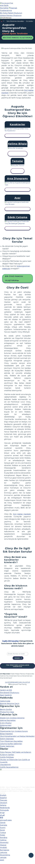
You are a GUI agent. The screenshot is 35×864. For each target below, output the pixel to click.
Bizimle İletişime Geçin (9, 704)
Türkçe (3, 833)
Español (3, 798)
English (3, 795)
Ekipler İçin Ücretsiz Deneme (12, 718)
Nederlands (5, 808)
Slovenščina (5, 855)
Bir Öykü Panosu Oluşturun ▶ (17, 38)
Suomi (2, 828)
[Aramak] (13, 8)
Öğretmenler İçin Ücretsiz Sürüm (14, 731)
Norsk (2, 830)
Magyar (3, 845)
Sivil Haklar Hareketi (22, 514)
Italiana (3, 805)
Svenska (3, 825)
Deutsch (3, 803)
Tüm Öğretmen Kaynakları (15, 21)
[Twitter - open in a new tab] (1, 782)
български (4, 850)
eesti (2, 860)
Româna (3, 838)
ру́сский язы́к (6, 820)
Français (3, 800)
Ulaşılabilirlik (5, 765)
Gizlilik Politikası (7, 757)
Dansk (2, 823)
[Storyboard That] (6, 3)
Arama (17, 658)
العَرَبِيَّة (2, 815)
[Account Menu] (5, 18)
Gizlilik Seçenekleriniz (9, 767)
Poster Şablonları (7, 746)
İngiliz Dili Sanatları (10, 641)
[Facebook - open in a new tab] (1, 776)
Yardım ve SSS (6, 690)
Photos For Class (7, 712)
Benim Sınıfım (6, 709)
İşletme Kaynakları (8, 720)
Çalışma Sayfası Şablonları (11, 744)
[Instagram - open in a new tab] (1, 779)
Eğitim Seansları (7, 739)
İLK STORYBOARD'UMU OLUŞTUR (17, 682)
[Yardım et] (31, 855)
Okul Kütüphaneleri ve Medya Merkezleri (17, 736)
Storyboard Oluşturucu (9, 693)
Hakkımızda (5, 701)
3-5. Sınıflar (29, 21)
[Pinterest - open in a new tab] (1, 785)
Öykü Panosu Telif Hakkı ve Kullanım (15, 752)
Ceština (3, 840)
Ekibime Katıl (5, 725)
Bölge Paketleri (6, 734)
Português (4, 810)
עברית (2, 813)
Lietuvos (3, 852)
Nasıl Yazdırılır (6, 695)
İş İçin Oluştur (5, 723)
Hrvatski (3, 847)
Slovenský (4, 843)
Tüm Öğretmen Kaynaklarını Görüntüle (17, 665)
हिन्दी (1, 818)
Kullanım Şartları (7, 755)
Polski (2, 835)
